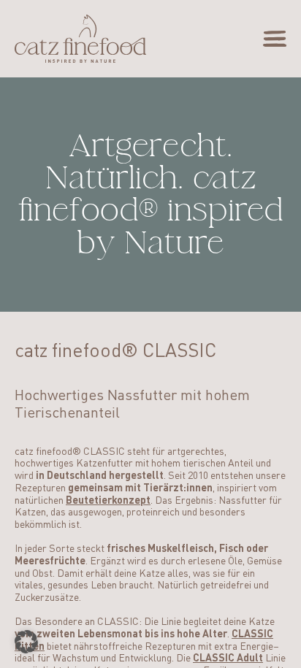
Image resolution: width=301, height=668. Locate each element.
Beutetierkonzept (108, 501)
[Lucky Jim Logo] (80, 39)
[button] (26, 641)
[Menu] (274, 38)
